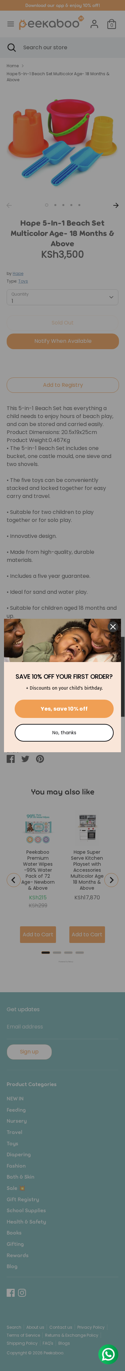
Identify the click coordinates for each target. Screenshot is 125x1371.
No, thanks (64, 732)
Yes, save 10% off (64, 709)
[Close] (113, 627)
